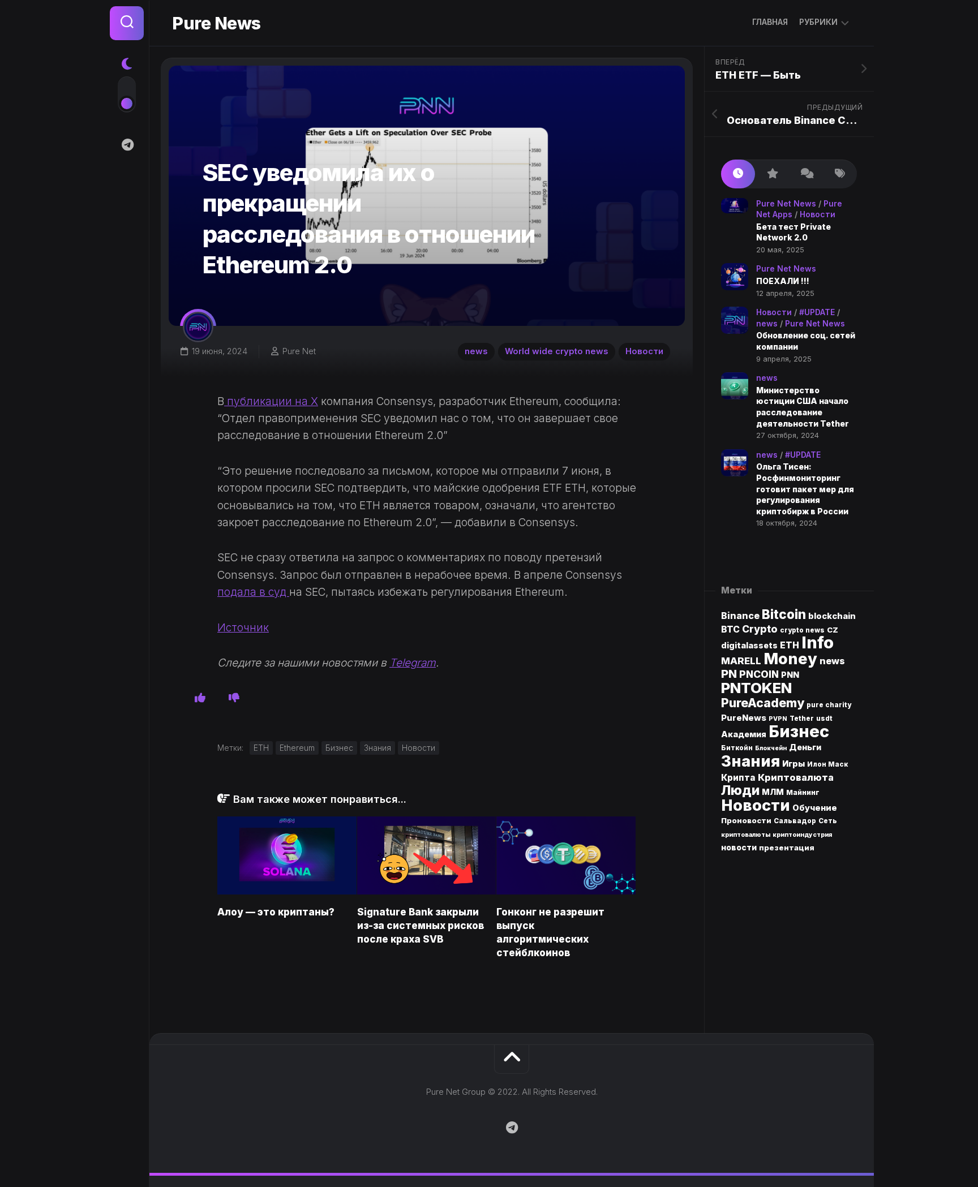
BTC (730, 629)
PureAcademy (762, 702)
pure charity (829, 705)
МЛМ (773, 792)
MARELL (741, 660)
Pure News (216, 23)
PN (729, 673)
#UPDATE (817, 312)
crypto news (802, 630)
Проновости (746, 820)
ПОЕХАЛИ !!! (782, 281)
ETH (261, 747)
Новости (644, 351)
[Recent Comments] (806, 174)
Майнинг (803, 792)
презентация (786, 847)
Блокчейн (771, 748)
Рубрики (818, 22)
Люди (740, 790)
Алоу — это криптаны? (275, 912)
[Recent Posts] (738, 174)
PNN (790, 674)
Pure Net (299, 351)
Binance (740, 615)
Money (790, 659)
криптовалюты (745, 834)
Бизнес (339, 747)
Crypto (760, 629)
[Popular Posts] (772, 174)
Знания (377, 747)
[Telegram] (126, 145)
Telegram (412, 662)
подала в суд (253, 592)
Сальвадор (795, 821)
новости (739, 847)
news (476, 351)
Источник (243, 627)
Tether (802, 718)
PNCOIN (759, 674)
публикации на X (271, 401)
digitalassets (749, 645)
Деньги (805, 747)
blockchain (832, 616)
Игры (793, 764)
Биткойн (737, 748)
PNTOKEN (756, 687)
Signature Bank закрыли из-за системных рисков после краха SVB (420, 925)
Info (817, 642)
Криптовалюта (796, 777)
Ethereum (297, 747)
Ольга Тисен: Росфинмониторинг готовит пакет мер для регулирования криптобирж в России (805, 488)
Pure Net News (786, 203)
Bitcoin (784, 614)
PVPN (778, 718)
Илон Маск (827, 764)
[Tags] (840, 174)
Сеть (827, 821)
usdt (824, 718)
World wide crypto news (556, 351)
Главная (770, 22)
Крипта (738, 777)
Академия (743, 734)
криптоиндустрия (802, 834)
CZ (832, 629)
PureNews (743, 718)
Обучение (814, 808)
